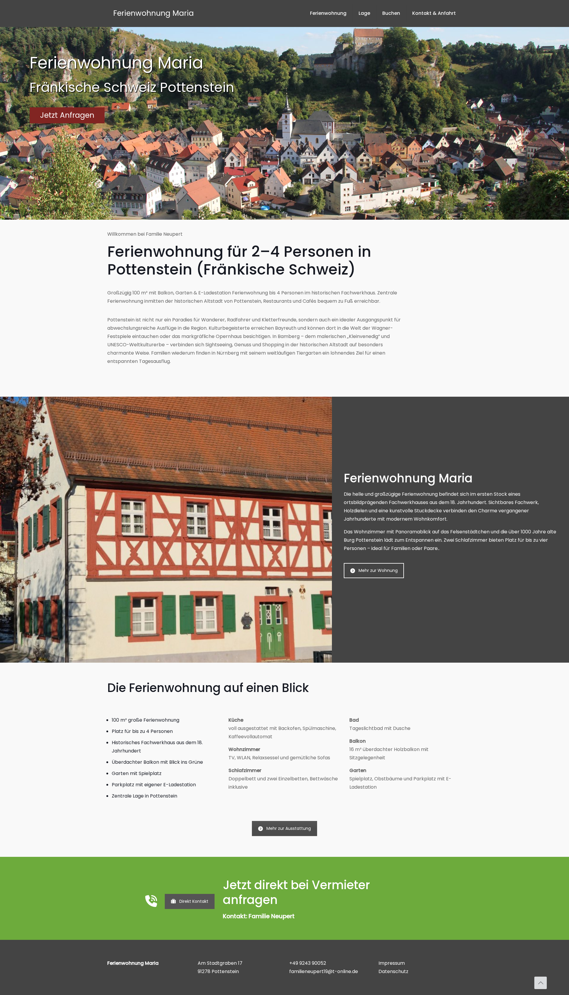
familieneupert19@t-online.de (323, 971)
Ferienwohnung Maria (153, 13)
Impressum (391, 963)
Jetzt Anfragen (67, 115)
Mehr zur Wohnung (378, 570)
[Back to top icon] (540, 983)
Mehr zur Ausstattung (288, 828)
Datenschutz (393, 971)
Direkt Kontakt (193, 901)
